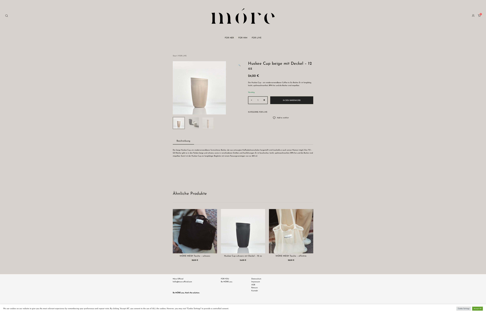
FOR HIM (242, 38)
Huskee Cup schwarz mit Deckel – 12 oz (243, 256)
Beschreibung (183, 141)
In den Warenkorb (291, 100)
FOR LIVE (256, 38)
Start (175, 56)
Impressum (255, 282)
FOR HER (229, 38)
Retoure (254, 288)
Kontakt (254, 291)
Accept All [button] (477, 308)
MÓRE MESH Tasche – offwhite (291, 256)
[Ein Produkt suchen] (6, 15)
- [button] (251, 100)
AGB (253, 285)
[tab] (183, 141)
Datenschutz (256, 279)
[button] (239, 65)
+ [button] (264, 100)
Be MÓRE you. (226, 282)
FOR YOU (225, 279)
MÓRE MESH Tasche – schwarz (195, 256)
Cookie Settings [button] (463, 308)
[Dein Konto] (473, 16)
